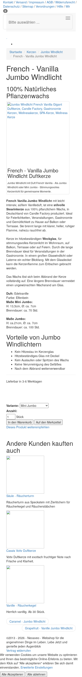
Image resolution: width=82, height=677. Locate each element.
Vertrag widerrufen (18, 650)
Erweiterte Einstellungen (37, 667)
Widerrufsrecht (65, 2)
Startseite (15, 52)
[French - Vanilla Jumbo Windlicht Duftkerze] (37, 132)
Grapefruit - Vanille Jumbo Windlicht (49, 628)
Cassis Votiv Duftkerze (21, 550)
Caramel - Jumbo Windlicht (27, 621)
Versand (21, 2)
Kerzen (31, 52)
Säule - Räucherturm (20, 496)
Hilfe (60, 6)
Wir (68, 6)
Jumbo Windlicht (52, 52)
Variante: (12, 405)
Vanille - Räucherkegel (21, 605)
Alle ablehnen (36, 674)
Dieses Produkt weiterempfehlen (27, 427)
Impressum (36, 2)
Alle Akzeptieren (12, 674)
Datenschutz (11, 6)
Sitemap (27, 6)
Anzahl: (11, 411)
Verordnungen (45, 6)
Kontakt (8, 2)
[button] (5, 10)
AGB (50, 2)
